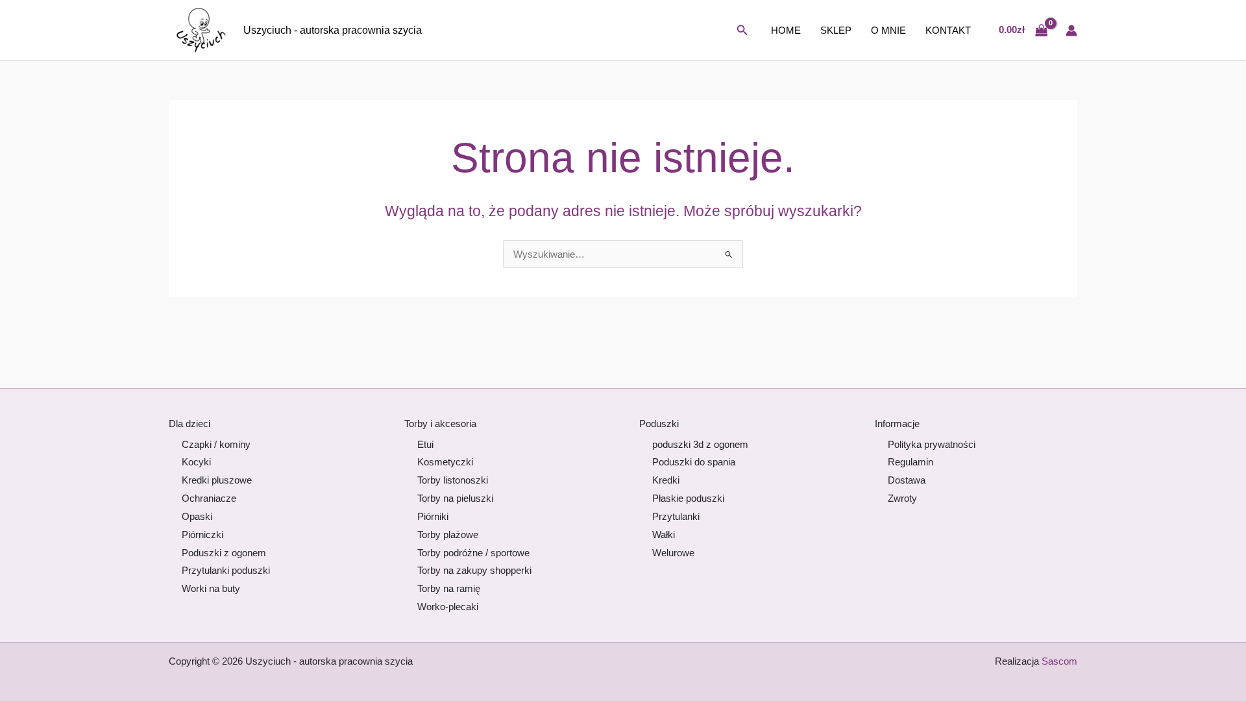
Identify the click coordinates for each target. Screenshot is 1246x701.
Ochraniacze (209, 498)
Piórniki (432, 516)
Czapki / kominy (216, 444)
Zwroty (902, 498)
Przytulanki (676, 516)
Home (786, 30)
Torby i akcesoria (440, 423)
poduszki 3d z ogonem (700, 444)
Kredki (665, 480)
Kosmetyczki (445, 461)
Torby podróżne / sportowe (473, 552)
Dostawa (906, 480)
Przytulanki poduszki (226, 570)
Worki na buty (211, 588)
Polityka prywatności (931, 444)
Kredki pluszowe (217, 480)
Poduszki (659, 423)
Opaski (197, 516)
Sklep (835, 30)
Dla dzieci (189, 423)
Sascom (1059, 661)
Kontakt (948, 30)
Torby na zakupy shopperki (474, 570)
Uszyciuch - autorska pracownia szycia (332, 30)
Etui (425, 444)
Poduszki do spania (693, 461)
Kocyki (196, 461)
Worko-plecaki (447, 606)
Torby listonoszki (452, 480)
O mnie (888, 30)
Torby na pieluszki (455, 498)
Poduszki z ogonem (224, 552)
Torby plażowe (447, 534)
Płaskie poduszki (688, 498)
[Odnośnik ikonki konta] (1071, 30)
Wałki (663, 534)
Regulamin (910, 461)
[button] (742, 30)
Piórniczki (202, 534)
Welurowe (673, 552)
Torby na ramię (448, 588)
